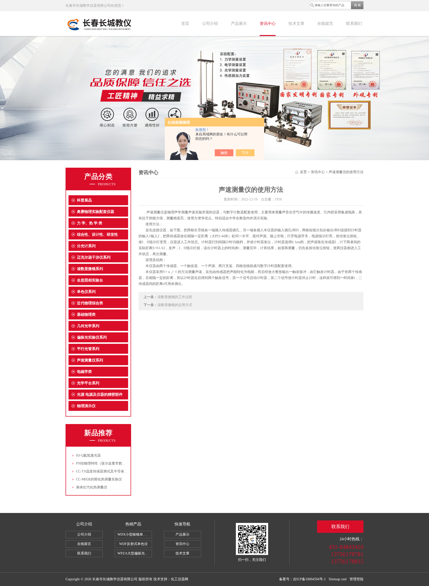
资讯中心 (268, 23)
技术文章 (296, 23)
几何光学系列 (88, 326)
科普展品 (84, 200)
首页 (185, 23)
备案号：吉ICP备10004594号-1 (302, 579)
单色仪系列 (86, 292)
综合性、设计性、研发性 (97, 234)
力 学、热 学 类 (89, 223)
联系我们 (354, 23)
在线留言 (325, 23)
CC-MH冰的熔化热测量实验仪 (99, 479)
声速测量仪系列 (90, 360)
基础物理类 (86, 314)
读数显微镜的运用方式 (174, 305)
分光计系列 (86, 246)
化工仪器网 (179, 579)
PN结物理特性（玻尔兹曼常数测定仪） (106, 463)
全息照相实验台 (90, 280)
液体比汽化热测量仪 (91, 487)
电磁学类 (84, 372)
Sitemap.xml (338, 579)
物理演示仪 (86, 406)
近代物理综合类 (90, 303)
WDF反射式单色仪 (133, 544)
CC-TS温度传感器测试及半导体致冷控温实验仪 (112, 471)
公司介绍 (210, 23)
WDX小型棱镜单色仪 (133, 534)
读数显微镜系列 (90, 269)
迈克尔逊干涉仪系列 (93, 257)
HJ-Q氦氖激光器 (88, 455)
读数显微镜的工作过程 (174, 297)
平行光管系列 (88, 349)
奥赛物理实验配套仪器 (95, 212)
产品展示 (239, 23)
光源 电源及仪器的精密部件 (100, 394)
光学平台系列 (88, 383)
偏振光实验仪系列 (92, 337)
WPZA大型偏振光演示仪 (134, 553)
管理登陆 (356, 579)
